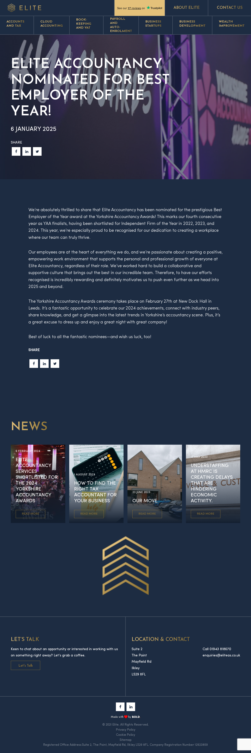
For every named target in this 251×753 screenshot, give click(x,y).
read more (30, 513)
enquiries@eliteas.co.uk (221, 655)
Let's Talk (25, 665)
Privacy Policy (125, 729)
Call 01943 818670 (217, 649)
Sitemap (126, 740)
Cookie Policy (125, 735)
